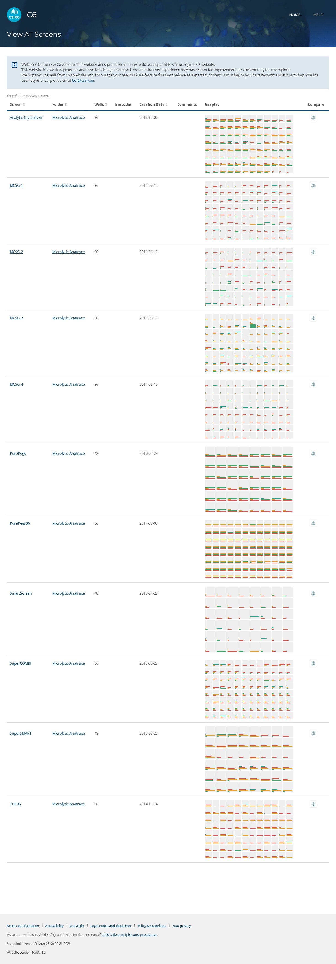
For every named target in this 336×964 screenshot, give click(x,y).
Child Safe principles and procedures (129, 934)
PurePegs (18, 453)
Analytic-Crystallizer (26, 117)
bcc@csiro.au (83, 80)
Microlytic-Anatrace (68, 117)
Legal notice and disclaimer (111, 925)
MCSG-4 (16, 384)
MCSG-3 (16, 317)
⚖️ (313, 117)
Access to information (23, 925)
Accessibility (54, 925)
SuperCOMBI (20, 663)
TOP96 (15, 804)
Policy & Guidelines (152, 925)
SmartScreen (21, 593)
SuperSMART (21, 733)
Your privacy (181, 925)
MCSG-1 (16, 185)
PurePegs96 (20, 523)
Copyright (77, 925)
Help (318, 15)
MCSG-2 (16, 251)
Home (294, 15)
